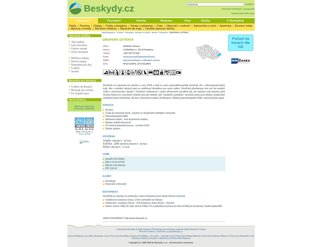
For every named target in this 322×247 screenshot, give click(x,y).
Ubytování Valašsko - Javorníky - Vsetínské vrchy (153, 236)
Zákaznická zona (159, 229)
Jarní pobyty (78, 42)
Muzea (155, 32)
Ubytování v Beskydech (84, 108)
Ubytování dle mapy (131, 28)
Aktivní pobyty (79, 61)
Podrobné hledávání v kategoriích (238, 9)
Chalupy (97, 25)
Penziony (85, 25)
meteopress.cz (87, 131)
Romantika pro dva (81, 64)
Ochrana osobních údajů (178, 229)
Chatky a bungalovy (116, 25)
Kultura (120, 32)
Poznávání (114, 20)
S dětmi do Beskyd (81, 86)
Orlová (171, 196)
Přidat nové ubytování (84, 106)
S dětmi (75, 68)
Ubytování (82, 20)
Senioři (75, 71)
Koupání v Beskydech (159, 238)
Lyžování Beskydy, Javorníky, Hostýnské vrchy (88, 236)
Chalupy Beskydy (140, 238)
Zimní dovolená (79, 52)
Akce (187, 20)
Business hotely (243, 25)
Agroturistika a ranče (205, 25)
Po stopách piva (80, 93)
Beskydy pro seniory (82, 90)
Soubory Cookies (198, 229)
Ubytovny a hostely (80, 28)
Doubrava (163, 32)
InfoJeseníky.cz (176, 231)
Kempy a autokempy (142, 25)
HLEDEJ (249, 4)
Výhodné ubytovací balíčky (160, 28)
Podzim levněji (79, 48)
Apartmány (225, 25)
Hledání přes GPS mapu (243, 13)
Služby (205, 20)
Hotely (72, 25)
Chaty (160, 25)
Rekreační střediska (105, 28)
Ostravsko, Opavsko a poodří (137, 32)
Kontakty (132, 229)
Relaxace (166, 20)
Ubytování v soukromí (178, 25)
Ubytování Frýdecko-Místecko (215, 236)
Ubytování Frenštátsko (120, 236)
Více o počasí (84, 134)
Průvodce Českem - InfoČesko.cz (153, 231)
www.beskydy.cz (109, 32)
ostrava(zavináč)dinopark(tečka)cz (139, 57)
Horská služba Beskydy (180, 238)
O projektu (121, 229)
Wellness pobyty (80, 58)
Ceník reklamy (143, 229)
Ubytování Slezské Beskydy (188, 236)
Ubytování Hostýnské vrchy (242, 236)
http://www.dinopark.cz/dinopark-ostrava (141, 60)
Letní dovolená (79, 45)
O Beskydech (235, 20)
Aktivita (141, 20)
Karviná (181, 196)
